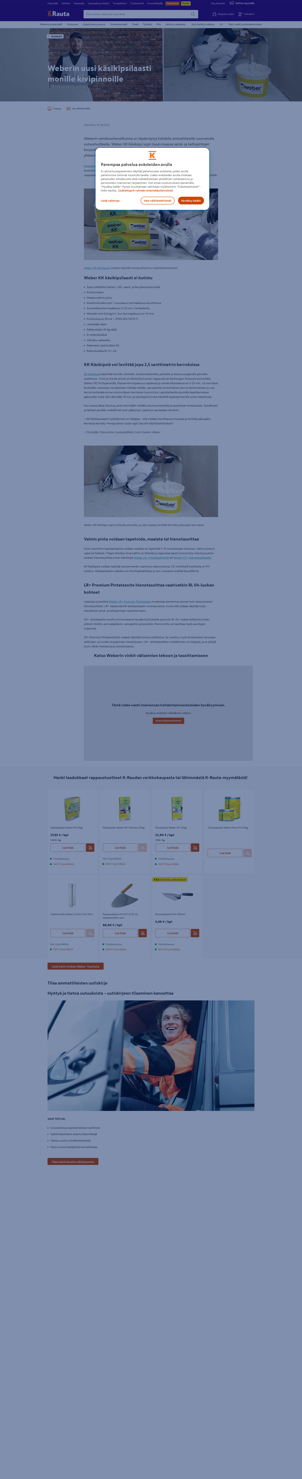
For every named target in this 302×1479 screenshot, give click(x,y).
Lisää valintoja (110, 200)
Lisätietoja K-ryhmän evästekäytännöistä (145, 190)
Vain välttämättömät (157, 200)
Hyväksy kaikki (191, 200)
